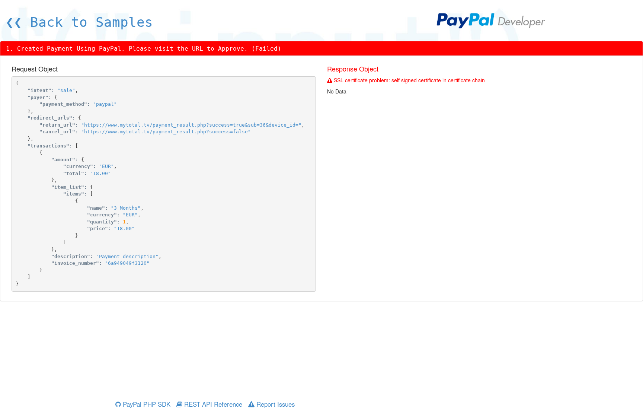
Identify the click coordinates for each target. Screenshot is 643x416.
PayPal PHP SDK (145, 404)
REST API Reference (212, 404)
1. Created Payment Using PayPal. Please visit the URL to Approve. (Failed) (143, 48)
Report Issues (275, 404)
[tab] (321, 48)
